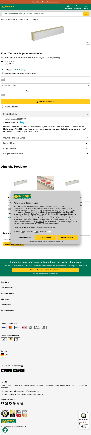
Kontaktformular (27, 391)
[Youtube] (6, 403)
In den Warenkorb (47, 101)
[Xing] (14, 403)
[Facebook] (2, 403)
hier (43, 394)
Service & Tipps (7, 293)
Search (86, 13)
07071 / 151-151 (76, 385)
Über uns (5, 299)
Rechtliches (6, 305)
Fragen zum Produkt (13, 154)
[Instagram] (22, 403)
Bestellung (5, 282)
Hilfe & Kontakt (7, 288)
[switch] (83, 426)
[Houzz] (10, 403)
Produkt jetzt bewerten (13, 244)
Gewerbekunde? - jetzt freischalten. (45, 2)
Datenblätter (9, 143)
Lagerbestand (10, 148)
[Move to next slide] (87, 198)
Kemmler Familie (8, 310)
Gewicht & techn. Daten (14, 138)
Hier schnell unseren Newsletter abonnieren (45, 270)
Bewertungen (8, 233)
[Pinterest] (18, 403)
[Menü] (87, 413)
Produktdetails (10, 114)
